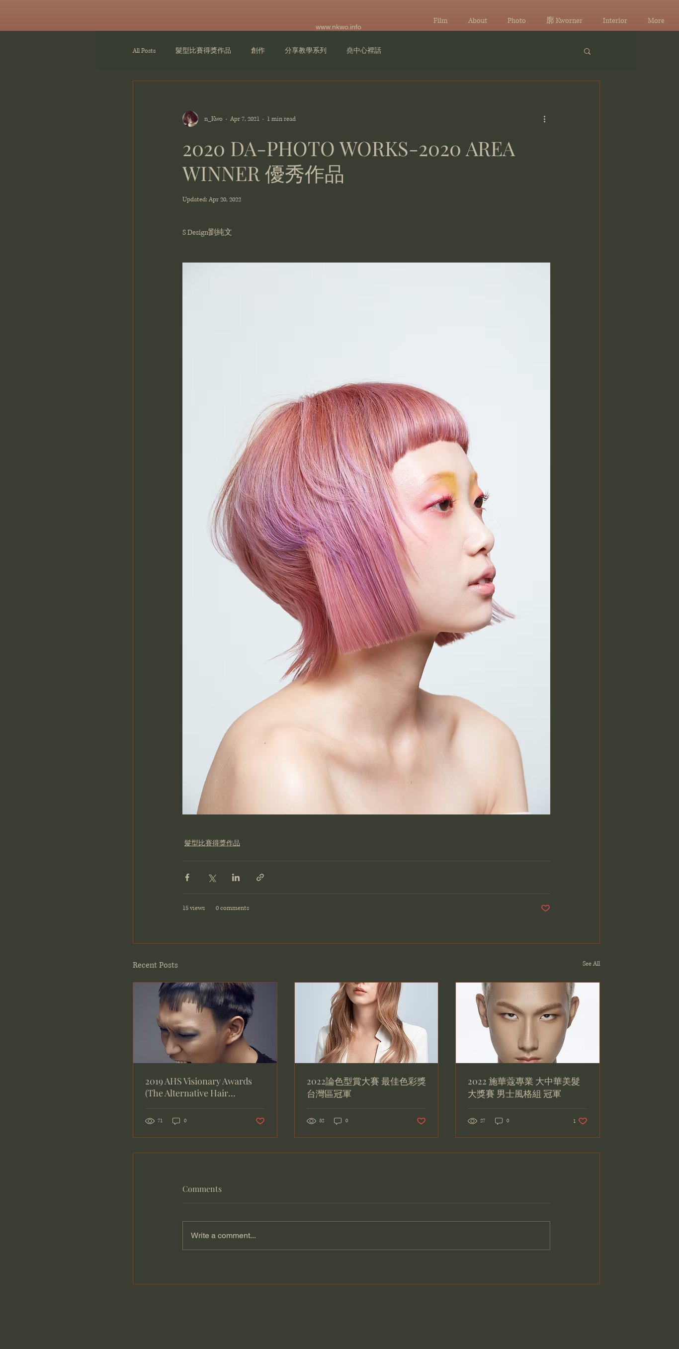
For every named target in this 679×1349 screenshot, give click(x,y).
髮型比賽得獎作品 (203, 51)
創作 (258, 51)
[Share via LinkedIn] (236, 877)
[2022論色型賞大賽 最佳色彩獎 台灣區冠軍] (366, 1023)
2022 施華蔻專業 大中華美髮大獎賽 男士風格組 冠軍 (524, 1087)
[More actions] (544, 119)
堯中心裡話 (363, 51)
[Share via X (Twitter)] (211, 877)
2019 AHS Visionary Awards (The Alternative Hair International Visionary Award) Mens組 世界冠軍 (198, 1087)
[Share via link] (260, 877)
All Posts (144, 51)
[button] (587, 51)
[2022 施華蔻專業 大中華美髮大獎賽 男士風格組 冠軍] (527, 1023)
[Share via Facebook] (187, 877)
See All (591, 964)
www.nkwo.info (338, 27)
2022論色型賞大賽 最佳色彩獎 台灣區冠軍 (366, 1087)
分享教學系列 (306, 51)
